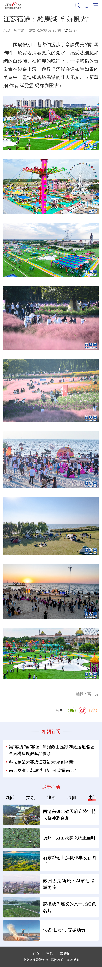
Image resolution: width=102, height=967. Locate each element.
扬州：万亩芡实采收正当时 (69, 837)
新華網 (19, 30)
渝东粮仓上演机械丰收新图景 (69, 861)
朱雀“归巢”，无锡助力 (64, 930)
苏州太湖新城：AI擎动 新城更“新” (69, 884)
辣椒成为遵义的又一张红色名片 (69, 907)
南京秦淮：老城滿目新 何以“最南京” (42, 770)
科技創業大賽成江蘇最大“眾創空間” (42, 762)
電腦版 (64, 953)
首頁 (36, 953)
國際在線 (12, 5)
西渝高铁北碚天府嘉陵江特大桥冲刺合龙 (69, 815)
